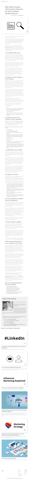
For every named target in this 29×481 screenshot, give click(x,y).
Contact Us (19, 475)
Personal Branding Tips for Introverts (12, 290)
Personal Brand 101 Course (10, 321)
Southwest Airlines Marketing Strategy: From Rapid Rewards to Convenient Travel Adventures (13, 434)
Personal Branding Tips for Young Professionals (13, 289)
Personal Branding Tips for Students (12, 286)
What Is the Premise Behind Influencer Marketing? (13, 387)
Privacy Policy (20, 474)
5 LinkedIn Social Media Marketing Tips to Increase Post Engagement (14, 347)
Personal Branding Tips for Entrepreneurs (12, 293)
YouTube (25, 474)
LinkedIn (17, 320)
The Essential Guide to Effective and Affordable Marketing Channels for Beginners (14, 411)
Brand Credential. (3, 1)
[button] (7, 1)
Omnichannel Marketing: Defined (9, 458)
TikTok (14, 320)
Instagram (11, 320)
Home (19, 471)
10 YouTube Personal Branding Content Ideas (11, 367)
